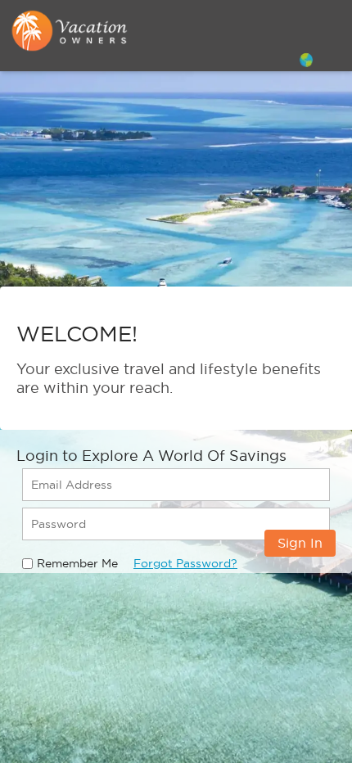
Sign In (300, 543)
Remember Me (77, 563)
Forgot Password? (185, 563)
